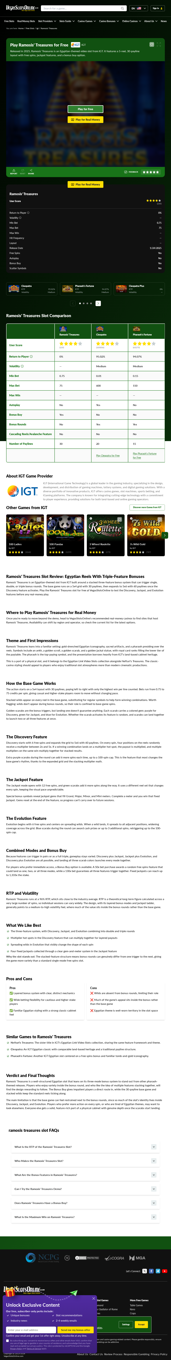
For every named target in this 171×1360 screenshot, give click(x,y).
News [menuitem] (164, 21)
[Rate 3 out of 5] (150, 172)
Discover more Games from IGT (147, 507)
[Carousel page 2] (83, 303)
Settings (126, 1324)
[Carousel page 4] (91, 303)
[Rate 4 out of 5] (154, 172)
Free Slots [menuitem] (9, 21)
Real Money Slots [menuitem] (26, 21)
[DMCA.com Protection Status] (87, 1258)
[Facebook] (151, 1271)
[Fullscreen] (159, 44)
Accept (141, 1324)
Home (21, 28)
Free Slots (30, 28)
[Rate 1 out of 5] (144, 172)
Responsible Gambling (136, 1354)
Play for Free (85, 109)
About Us (82, 1354)
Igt (37, 28)
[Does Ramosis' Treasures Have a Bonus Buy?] (153, 1203)
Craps (133, 1313)
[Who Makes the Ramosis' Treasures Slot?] (153, 1161)
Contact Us (96, 1354)
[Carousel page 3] (87, 303)
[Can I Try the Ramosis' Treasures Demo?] (153, 1189)
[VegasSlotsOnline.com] (22, 8)
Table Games (136, 1305)
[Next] (98, 303)
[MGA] (137, 1257)
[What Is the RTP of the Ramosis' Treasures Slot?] (153, 1146)
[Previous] (72, 303)
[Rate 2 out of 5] (147, 172)
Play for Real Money (88, 119)
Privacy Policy (159, 1354)
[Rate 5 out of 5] (157, 172)
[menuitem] (47, 21)
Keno (132, 1309)
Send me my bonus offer (75, 1330)
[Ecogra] (114, 1258)
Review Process (113, 1354)
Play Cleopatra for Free (108, 455)
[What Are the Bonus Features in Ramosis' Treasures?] (153, 1175)
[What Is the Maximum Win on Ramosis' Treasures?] (153, 1217)
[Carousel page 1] (80, 303)
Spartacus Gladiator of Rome (103, 1309)
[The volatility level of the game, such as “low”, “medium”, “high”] (20, 217)
